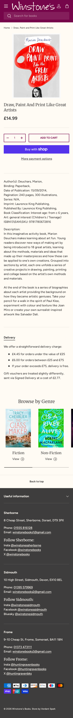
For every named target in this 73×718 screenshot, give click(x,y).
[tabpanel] (36, 362)
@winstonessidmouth (25, 605)
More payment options (36, 158)
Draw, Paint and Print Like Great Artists (33, 28)
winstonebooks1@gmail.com (32, 532)
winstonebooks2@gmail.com (32, 592)
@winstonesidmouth (29, 614)
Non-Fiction (51, 453)
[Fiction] (18, 428)
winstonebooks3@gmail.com (32, 651)
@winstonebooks (29, 550)
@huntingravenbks (19, 673)
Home (7, 28)
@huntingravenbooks (25, 664)
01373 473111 (23, 647)
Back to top (37, 481)
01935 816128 (23, 528)
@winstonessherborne (26, 545)
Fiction (18, 453)
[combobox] (36, 16)
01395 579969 (23, 587)
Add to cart (48, 137)
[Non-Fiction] (51, 428)
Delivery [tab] (9, 337)
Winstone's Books (21, 709)
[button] (67, 6)
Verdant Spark (48, 709)
